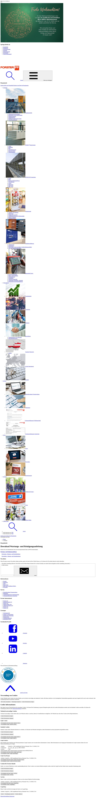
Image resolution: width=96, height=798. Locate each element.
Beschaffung (28, 336)
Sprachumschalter (6, 49)
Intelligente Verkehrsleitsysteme (14, 118)
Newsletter (27, 461)
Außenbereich (11, 244)
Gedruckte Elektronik (12, 279)
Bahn (9, 179)
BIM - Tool (10, 186)
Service (4, 381)
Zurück (2, 794)
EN (12, 533)
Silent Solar (10, 185)
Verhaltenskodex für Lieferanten (15, 337)
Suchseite (5, 50)
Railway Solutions (12, 217)
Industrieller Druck (29, 273)
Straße (9, 178)
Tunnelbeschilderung (12, 119)
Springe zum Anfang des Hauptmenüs (8, 535)
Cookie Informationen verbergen (7, 718)
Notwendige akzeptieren (16, 701)
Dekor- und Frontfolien (13, 275)
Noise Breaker (11, 181)
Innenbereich (11, 245)
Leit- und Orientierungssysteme (14, 248)
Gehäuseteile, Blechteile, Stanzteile (15, 280)
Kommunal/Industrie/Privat (14, 180)
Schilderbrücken (11, 117)
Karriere (5, 476)
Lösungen (5, 87)
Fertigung (27, 322)
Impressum (5, 582)
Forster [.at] (5, 600)
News (4, 435)
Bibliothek (10, 147)
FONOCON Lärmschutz (30, 177)
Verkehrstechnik (28, 112)
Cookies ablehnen (18, 794)
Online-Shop (5, 521)
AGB (4, 583)
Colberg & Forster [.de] (8, 605)
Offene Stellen (28, 520)
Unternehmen (6, 282)
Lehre (26, 505)
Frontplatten (10, 278)
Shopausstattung (11, 152)
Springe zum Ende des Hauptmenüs (21, 85)
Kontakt (27, 379)
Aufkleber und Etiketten (13, 212)
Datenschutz (5, 584)
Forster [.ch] (5, 603)
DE (12, 532)
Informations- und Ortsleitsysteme (15, 115)
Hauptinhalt (5, 47)
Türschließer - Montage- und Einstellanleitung (11, 556)
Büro (9, 148)
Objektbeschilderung (29, 243)
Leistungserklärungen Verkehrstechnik (33, 420)
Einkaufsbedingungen (12, 338)
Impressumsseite (6, 51)
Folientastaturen (11, 276)
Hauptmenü (5, 48)
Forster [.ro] (5, 608)
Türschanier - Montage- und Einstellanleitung (11, 554)
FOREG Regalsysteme (30, 145)
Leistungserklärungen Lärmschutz (32, 434)
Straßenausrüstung (12, 116)
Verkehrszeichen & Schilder (14, 114)
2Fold (9, 183)
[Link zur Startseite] (10, 70)
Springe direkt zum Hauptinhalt (7, 85)
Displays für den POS (12, 214)
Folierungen (10, 213)
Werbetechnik (28, 211)
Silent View (10, 184)
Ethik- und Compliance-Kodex (9, 586)
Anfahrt (10, 353)
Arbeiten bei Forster (29, 491)
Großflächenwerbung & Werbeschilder (16, 216)
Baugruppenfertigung (12, 274)
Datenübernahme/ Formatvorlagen (32, 394)
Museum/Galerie (11, 150)
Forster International (7, 54)
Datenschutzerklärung (16, 708)
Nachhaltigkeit (28, 296)
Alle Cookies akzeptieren (5, 701)
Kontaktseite (5, 52)
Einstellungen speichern (9, 794)
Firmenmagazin (28, 475)
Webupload (27, 407)
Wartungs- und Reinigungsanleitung (9, 551)
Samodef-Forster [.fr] (7, 602)
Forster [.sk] (5, 606)
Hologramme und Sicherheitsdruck (15, 281)
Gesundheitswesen (12, 149)
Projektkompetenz (12, 218)
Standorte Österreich (29, 351)
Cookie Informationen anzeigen (28, 701)
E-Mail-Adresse (5, 565)
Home (4, 539)
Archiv (9, 146)
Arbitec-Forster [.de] (7, 604)
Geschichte (27, 309)
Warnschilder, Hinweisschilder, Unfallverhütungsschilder (20, 247)
